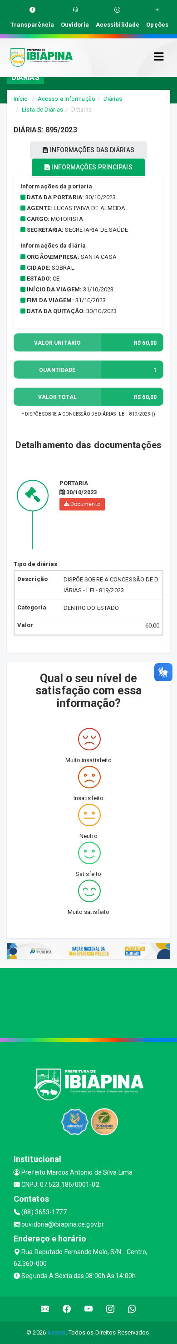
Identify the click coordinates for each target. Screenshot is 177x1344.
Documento (84, 504)
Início (21, 98)
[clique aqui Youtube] (89, 1309)
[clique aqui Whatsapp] (132, 1309)
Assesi (56, 1332)
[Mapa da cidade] (88, 1002)
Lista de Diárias (42, 109)
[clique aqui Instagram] (110, 1309)
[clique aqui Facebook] (67, 1309)
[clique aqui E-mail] (45, 1309)
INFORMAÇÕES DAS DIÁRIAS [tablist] (91, 150)
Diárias (112, 98)
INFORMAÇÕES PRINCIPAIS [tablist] (91, 167)
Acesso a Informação (66, 98)
